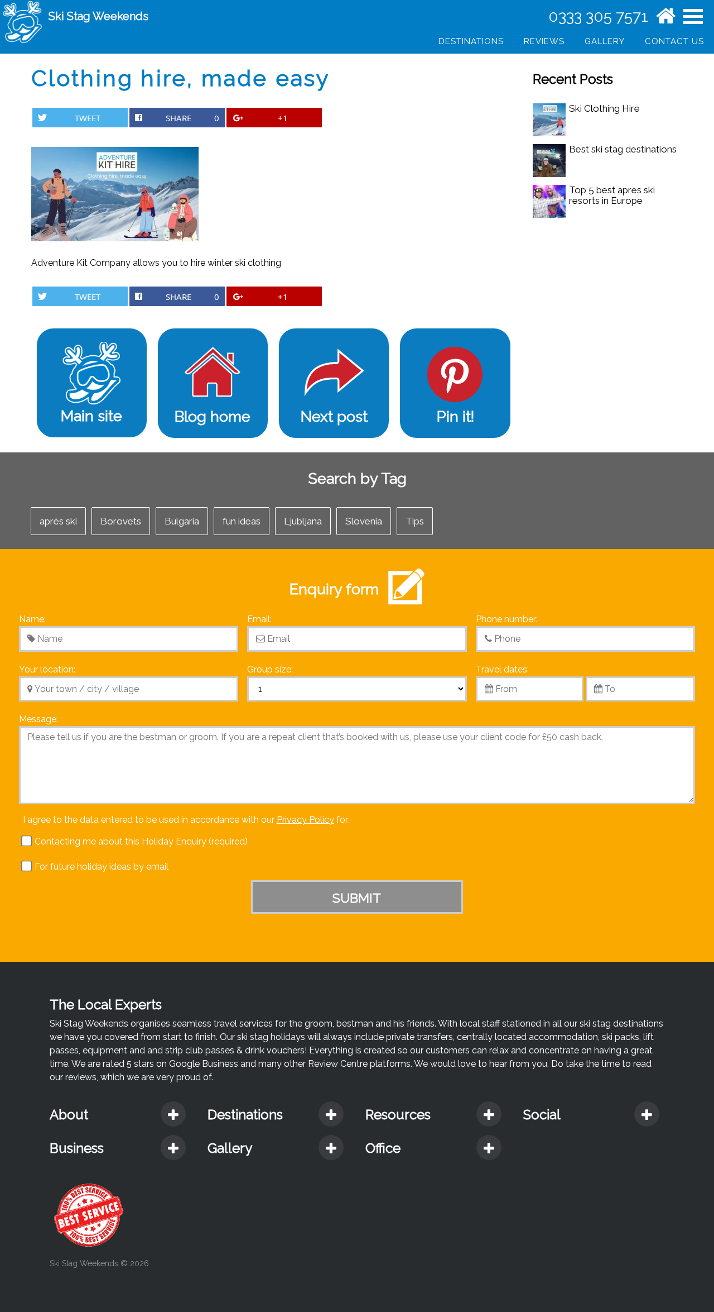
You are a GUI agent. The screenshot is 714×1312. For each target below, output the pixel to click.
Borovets (120, 521)
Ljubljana (303, 521)
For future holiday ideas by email (100, 866)
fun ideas (241, 521)
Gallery (605, 41)
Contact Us (674, 41)
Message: (38, 719)
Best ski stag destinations (623, 149)
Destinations (471, 41)
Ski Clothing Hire (604, 108)
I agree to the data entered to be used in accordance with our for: (186, 819)
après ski (58, 521)
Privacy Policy (305, 819)
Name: (32, 619)
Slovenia (363, 521)
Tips (415, 521)
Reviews (544, 41)
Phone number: (507, 619)
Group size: (270, 669)
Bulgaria (182, 521)
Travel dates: (502, 669)
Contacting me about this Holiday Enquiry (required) (140, 841)
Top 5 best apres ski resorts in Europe (612, 195)
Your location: (47, 669)
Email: (259, 619)
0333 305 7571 (598, 16)
